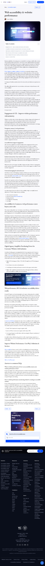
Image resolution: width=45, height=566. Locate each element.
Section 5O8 (14, 496)
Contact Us (25, 512)
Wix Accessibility (38, 471)
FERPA (13, 506)
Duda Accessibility (39, 498)
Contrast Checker (5, 471)
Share (36, 7)
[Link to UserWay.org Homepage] (7, 2)
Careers (25, 508)
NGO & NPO (26, 486)
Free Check (22, 441)
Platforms (14, 477)
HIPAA (13, 501)
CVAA (13, 509)
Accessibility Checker (5, 465)
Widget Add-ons (15, 463)
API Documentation (16, 479)
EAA (13, 510)
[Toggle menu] (1, 2)
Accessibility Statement (16, 562)
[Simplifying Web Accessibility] (22, 421)
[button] (38, 44)
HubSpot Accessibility (39, 500)
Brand (24, 503)
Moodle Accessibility (39, 512)
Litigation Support (5, 487)
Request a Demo (32, 2)
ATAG (13, 507)
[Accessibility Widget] (42, 563)
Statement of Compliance (28, 562)
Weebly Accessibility (39, 475)
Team (24, 500)
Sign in (25, 2)
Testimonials (15, 466)
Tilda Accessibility (39, 504)
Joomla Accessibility (39, 477)
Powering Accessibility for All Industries (27, 465)
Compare (3, 485)
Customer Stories (27, 506)
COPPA (13, 504)
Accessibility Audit (5, 468)
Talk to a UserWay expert (10, 360)
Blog (5, 7)
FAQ (13, 465)
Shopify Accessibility (39, 469)
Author (6, 408)
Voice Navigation (4, 488)
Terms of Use (16, 559)
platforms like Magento (24, 238)
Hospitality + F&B (27, 484)
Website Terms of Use (6, 559)
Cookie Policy (33, 559)
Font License (40, 559)
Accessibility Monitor (5, 466)
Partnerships (26, 501)
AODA (13, 499)
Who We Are (26, 498)
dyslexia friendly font (17, 196)
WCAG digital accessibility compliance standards (14, 71)
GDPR (13, 502)
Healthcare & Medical (28, 480)
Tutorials (14, 471)
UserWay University (16, 485)
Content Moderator (5, 470)
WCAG (13, 494)
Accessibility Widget (5, 463)
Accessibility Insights (12, 7)
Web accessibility (8, 349)
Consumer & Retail (27, 476)
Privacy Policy (25, 559)
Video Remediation (5, 476)
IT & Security (26, 478)
